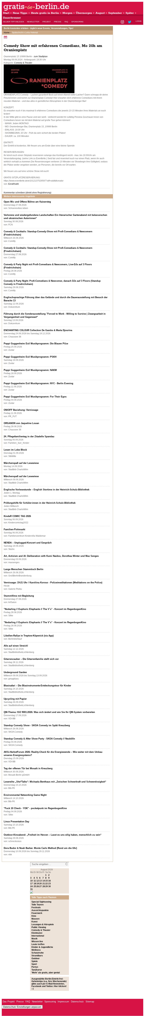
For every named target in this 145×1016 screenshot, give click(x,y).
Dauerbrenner (12, 17)
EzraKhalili (13, 184)
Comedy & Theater (23, 63)
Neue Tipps (20, 13)
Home (7, 32)
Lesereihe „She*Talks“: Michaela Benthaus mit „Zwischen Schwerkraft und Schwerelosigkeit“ (55, 781)
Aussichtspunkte (40, 910)
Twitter (130, 22)
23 (49, 883)
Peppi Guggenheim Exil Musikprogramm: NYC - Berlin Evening (38, 383)
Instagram (122, 22)
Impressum (63, 1001)
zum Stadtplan (41, 56)
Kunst (34, 921)
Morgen (67, 13)
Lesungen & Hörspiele (42, 924)
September (115, 13)
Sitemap (90, 1001)
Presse (57, 22)
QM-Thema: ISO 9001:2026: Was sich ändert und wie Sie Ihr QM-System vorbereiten (49, 712)
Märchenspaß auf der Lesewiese (21, 463)
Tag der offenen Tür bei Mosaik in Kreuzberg (28, 768)
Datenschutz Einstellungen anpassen (22, 1007)
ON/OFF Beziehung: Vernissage (21, 410)
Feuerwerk (36, 913)
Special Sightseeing (41, 902)
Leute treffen (37, 944)
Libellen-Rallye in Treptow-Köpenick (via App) (29, 635)
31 (31, 889)
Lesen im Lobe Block (15, 449)
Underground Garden (15, 672)
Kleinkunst (36, 933)
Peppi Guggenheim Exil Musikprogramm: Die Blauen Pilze (36, 343)
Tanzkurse (36, 970)
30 (49, 886)
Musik (34, 938)
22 (46, 883)
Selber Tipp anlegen (13, 22)
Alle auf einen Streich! (16, 645)
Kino (33, 916)
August (100, 13)
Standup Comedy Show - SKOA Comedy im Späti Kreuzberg (37, 725)
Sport (34, 964)
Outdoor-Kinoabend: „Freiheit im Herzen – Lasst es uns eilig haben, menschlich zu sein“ (53, 834)
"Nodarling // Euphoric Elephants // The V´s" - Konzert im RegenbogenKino (45, 609)
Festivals (36, 907)
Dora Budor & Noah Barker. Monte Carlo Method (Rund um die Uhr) (40, 848)
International (37, 936)
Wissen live (37, 941)
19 (37, 883)
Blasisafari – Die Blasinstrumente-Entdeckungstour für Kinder (37, 685)
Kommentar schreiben (27, 192)
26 (37, 886)
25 (35, 886)
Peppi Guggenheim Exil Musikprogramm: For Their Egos (35, 396)
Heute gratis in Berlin (45, 13)
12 (37, 881)
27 (40, 886)
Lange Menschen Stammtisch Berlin (23, 569)
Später (130, 13)
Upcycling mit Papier (15, 699)
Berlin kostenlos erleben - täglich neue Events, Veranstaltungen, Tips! (38, 28)
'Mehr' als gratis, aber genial (45, 972)
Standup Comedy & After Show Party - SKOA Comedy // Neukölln (39, 738)
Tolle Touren (37, 904)
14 (43, 881)
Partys (34, 967)
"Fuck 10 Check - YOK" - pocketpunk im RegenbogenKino (35, 808)
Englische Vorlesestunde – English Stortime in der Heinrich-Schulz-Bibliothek (46, 489)
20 (40, 883)
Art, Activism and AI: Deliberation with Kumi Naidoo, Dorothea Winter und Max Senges (51, 556)
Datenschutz (77, 1001)
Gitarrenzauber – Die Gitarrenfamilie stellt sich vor (31, 659)
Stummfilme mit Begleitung (19, 595)
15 (46, 881)
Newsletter (33, 22)
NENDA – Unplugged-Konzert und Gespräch (28, 542)
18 (35, 883)
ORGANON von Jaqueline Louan (21, 423)
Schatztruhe (37, 953)
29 (46, 886)
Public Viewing (38, 927)
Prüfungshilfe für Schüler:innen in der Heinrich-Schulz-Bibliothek (40, 503)
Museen (35, 919)
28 (43, 886)
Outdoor (35, 958)
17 (31, 883)
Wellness (36, 950)
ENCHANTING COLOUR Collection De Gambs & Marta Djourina (38, 330)
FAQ (66, 22)
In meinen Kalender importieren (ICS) (6, 37)
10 (31, 881)
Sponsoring (77, 22)
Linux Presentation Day (16, 821)
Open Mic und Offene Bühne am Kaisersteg (27, 201)
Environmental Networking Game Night (25, 795)
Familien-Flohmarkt (14, 529)
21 (43, 883)
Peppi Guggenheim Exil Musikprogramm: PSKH (30, 356)
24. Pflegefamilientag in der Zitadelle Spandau (29, 436)
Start (6, 13)
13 (40, 881)
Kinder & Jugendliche (42, 947)
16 (49, 881)
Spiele (34, 961)
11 (35, 881)
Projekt (46, 22)
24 (31, 886)
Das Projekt (9, 1001)
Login (138, 21)
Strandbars (37, 955)
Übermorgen (84, 13)
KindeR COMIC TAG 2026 (17, 516)
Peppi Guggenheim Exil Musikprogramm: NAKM (30, 370)
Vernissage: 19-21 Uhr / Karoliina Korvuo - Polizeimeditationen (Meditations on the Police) (53, 582)
